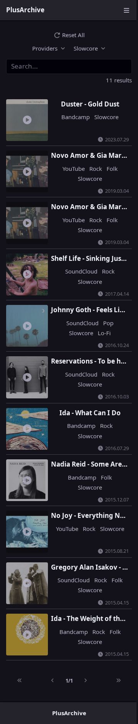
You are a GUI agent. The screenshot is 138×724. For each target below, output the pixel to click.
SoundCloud (77, 266)
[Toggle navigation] (126, 10)
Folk (108, 166)
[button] (46, 48)
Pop (104, 316)
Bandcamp (72, 117)
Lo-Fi (100, 326)
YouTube (70, 166)
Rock (91, 166)
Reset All (73, 35)
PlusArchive (25, 9)
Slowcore (102, 117)
